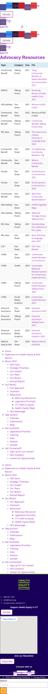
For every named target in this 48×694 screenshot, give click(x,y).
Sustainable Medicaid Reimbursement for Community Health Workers (39, 271)
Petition (14, 441)
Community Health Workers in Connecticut (39, 257)
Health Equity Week (25, 408)
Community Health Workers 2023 (39, 300)
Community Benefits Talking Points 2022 (39, 123)
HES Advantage (17, 411)
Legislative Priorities (25, 401)
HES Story (15, 364)
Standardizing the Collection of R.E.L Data (39, 227)
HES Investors (17, 454)
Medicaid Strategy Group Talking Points (39, 216)
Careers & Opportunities (22, 458)
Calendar (14, 418)
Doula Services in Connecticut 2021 (38, 174)
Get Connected (12, 448)
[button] (24, 461)
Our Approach (17, 387)
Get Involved (11, 428)
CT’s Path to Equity (24, 404)
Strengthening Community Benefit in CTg (38, 152)
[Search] (3, 690)
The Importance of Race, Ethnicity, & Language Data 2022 (39, 138)
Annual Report (17, 381)
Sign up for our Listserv (22, 451)
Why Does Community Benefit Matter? (39, 196)
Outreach (14, 391)
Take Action (11, 414)
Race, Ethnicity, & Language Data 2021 (39, 238)
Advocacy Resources (25, 398)
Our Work (10, 384)
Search (3, 680)
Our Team (15, 374)
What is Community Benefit (37, 163)
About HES (10, 361)
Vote (12, 438)
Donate (13, 444)
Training (14, 434)
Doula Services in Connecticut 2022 (38, 185)
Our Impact (16, 371)
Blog (12, 424)
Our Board (15, 377)
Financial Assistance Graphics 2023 (38, 333)
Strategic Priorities (19, 367)
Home (8, 351)
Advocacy (15, 394)
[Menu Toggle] (24, 52)
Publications (16, 421)
